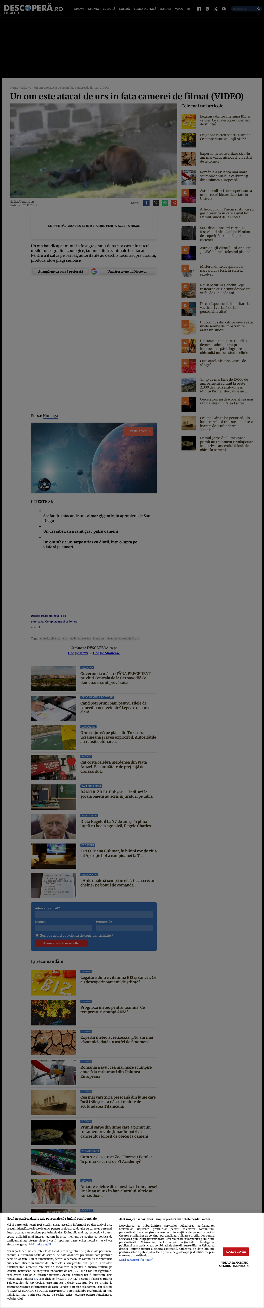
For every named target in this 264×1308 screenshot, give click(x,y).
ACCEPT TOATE (236, 1251)
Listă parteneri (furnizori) (136, 1259)
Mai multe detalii (40, 1244)
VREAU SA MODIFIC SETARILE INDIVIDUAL (234, 1264)
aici (35, 1279)
